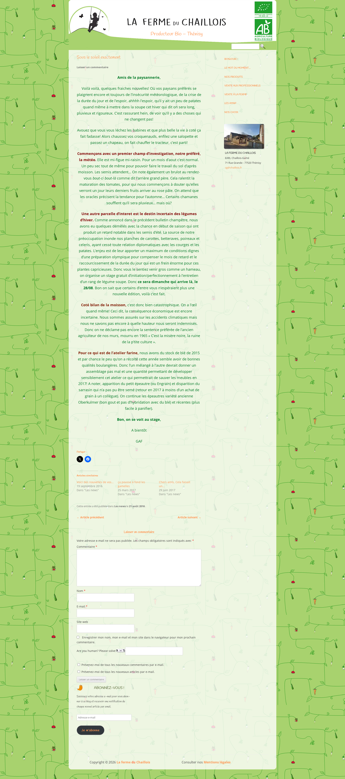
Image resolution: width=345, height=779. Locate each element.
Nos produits (233, 77)
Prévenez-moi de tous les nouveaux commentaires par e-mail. (122, 665)
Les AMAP (230, 103)
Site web (82, 622)
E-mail (82, 606)
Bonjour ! (230, 59)
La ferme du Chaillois (176, 24)
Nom (81, 591)
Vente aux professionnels (242, 85)
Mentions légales (217, 762)
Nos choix (231, 112)
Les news (120, 506)
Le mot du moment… (237, 68)
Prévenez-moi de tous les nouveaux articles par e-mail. (118, 672)
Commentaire (87, 547)
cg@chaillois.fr (233, 167)
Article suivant (189, 517)
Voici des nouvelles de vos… (95, 482)
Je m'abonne (90, 730)
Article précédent (90, 517)
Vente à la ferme (235, 94)
